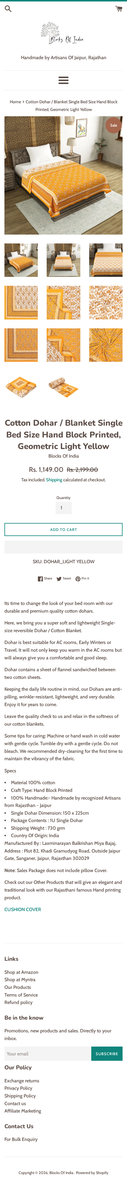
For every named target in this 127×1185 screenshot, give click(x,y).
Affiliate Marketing (22, 1111)
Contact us (15, 1103)
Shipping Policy (20, 1096)
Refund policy (18, 1002)
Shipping (54, 479)
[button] (63, 546)
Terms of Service (21, 995)
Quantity (63, 497)
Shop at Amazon (21, 972)
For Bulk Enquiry (21, 1139)
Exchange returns (21, 1081)
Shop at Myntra (19, 979)
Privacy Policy (18, 1088)
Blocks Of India (61, 1173)
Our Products (17, 987)
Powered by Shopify (92, 1173)
